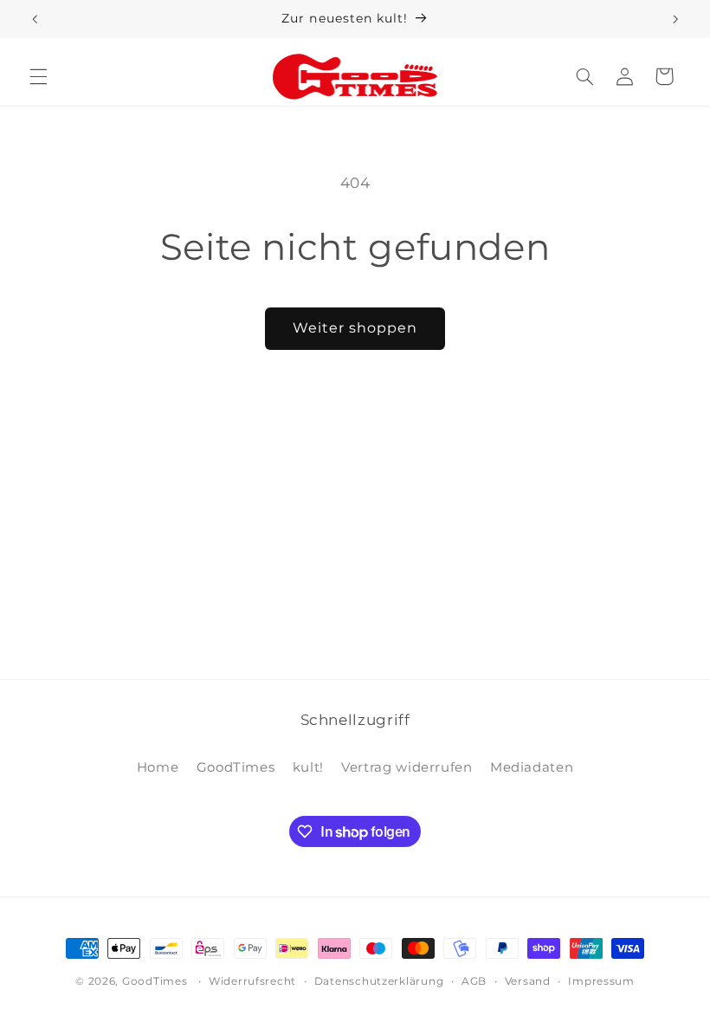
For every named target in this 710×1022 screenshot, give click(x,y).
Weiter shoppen (355, 328)
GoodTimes (236, 767)
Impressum (601, 981)
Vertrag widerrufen (406, 767)
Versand (528, 981)
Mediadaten (531, 767)
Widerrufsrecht (252, 981)
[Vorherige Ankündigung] (35, 19)
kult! (308, 767)
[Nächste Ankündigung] (675, 19)
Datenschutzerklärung (379, 981)
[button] (38, 76)
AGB (474, 981)
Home (158, 767)
